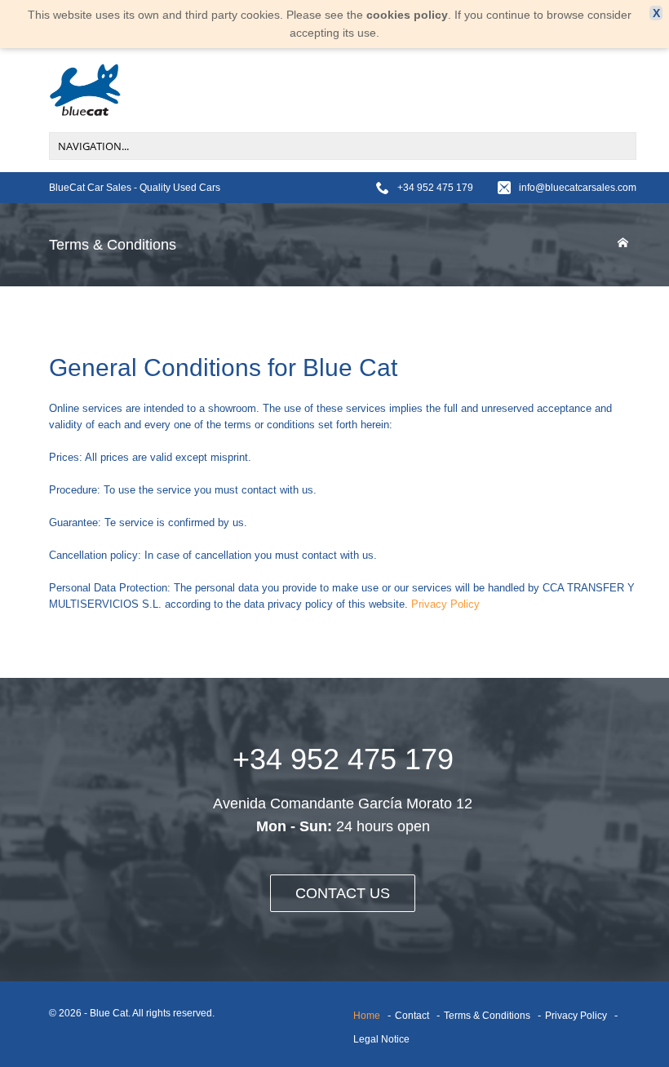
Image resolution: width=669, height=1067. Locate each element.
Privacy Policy (445, 604)
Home (366, 1015)
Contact (412, 1015)
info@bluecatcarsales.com (577, 187)
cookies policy (407, 14)
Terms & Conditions (487, 1015)
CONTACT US (342, 893)
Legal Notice (381, 1039)
